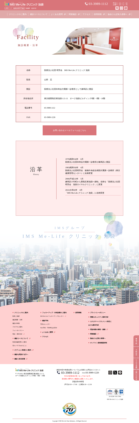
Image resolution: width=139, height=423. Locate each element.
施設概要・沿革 (17, 320)
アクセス (86, 14)
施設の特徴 (16, 323)
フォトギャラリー (18, 330)
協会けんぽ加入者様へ (117, 14)
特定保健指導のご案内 (19, 342)
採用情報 (98, 14)
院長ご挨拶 (16, 316)
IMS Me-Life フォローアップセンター (52, 316)
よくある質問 (57, 14)
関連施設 (73, 14)
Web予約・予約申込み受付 (48, 328)
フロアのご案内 (17, 327)
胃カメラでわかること (19, 345)
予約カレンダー (45, 324)
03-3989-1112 (70, 372)
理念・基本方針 (17, 334)
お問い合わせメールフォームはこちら (69, 130)
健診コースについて (39, 14)
